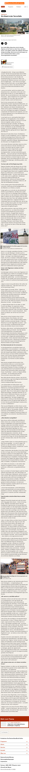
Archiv (3, 11)
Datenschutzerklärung (7, 757)
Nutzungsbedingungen (7, 759)
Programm (10, 6)
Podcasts (19, 6)
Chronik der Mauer (6, 767)
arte (19, 765)
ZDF (10, 765)
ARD (7, 765)
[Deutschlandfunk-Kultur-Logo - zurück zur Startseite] (14, 3)
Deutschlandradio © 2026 (8, 769)
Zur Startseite (4, 732)
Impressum (4, 761)
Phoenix (15, 765)
